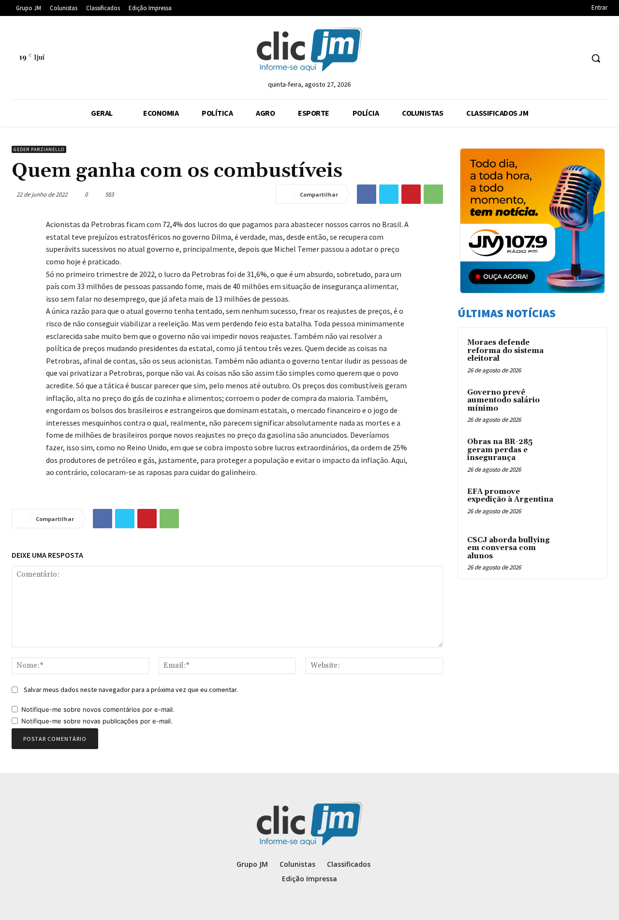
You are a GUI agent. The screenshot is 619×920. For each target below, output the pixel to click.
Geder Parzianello (39, 149)
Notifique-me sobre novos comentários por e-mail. (98, 709)
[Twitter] (388, 194)
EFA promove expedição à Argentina (510, 496)
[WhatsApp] (433, 194)
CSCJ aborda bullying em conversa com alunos (508, 548)
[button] (595, 58)
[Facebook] (366, 194)
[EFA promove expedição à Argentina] (581, 503)
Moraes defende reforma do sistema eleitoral (505, 350)
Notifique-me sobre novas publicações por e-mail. (97, 721)
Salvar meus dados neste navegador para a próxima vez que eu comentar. (131, 689)
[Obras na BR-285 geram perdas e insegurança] (581, 453)
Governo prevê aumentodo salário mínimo (503, 400)
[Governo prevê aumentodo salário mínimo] (581, 404)
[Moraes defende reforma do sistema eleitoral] (581, 354)
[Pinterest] (411, 194)
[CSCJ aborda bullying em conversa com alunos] (581, 551)
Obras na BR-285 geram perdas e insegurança (499, 449)
